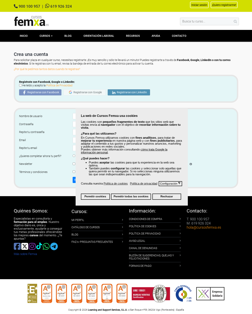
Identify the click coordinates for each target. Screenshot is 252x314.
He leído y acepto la (47, 85)
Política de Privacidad (59, 85)
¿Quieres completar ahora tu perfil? (40, 156)
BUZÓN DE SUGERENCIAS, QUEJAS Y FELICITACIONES (151, 257)
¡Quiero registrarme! (224, 4)
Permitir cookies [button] (95, 196)
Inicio (24, 35)
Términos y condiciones (33, 172)
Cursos (45, 35)
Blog (68, 35)
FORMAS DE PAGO (140, 265)
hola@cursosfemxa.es (204, 227)
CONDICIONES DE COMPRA (145, 219)
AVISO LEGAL (137, 240)
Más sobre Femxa (25, 254)
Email (22, 140)
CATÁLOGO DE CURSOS (85, 227)
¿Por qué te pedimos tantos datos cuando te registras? (47, 69)
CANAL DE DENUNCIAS (143, 248)
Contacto (179, 35)
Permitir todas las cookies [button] (131, 196)
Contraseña (26, 124)
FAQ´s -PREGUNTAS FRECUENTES (92, 241)
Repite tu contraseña (31, 132)
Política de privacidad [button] (143, 183)
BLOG (74, 234)
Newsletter (25, 163)
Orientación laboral (98, 35)
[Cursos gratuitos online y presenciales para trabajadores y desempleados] (31, 21)
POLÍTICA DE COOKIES (142, 226)
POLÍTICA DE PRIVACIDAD (145, 233)
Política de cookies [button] (116, 183)
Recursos (133, 35)
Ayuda (156, 35)
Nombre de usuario (30, 116)
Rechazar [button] (166, 196)
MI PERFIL (77, 220)
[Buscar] (235, 21)
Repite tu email (28, 148)
